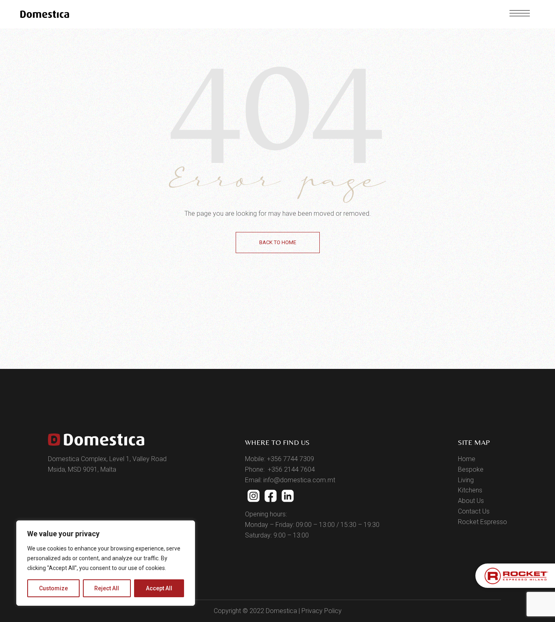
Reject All (106, 588)
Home (466, 459)
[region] (105, 563)
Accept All (159, 588)
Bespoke (470, 469)
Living (466, 480)
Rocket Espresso (482, 522)
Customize (53, 588)
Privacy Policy (321, 611)
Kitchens (470, 490)
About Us (471, 501)
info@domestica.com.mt (299, 480)
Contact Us (474, 511)
